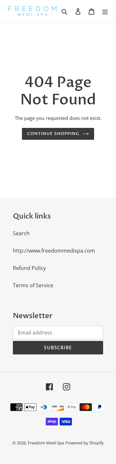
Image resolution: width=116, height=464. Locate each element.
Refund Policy (29, 268)
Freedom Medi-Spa (46, 443)
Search (21, 233)
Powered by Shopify (84, 443)
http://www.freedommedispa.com (54, 250)
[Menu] (105, 11)
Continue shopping (53, 134)
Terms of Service (33, 285)
